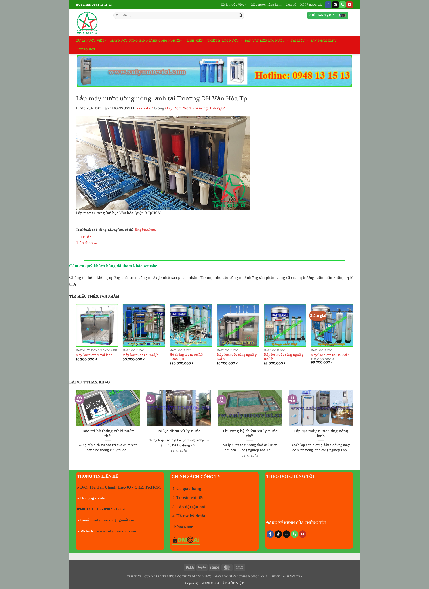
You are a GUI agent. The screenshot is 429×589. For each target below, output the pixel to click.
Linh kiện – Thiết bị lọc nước (213, 40)
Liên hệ (291, 4)
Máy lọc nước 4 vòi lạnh (94, 355)
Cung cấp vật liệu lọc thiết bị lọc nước (178, 576)
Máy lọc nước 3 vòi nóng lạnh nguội (196, 108)
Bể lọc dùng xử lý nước (179, 431)
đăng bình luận (145, 230)
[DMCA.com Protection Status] (186, 539)
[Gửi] (240, 15)
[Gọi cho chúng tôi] (342, 4)
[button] (327, 15)
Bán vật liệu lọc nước (265, 40)
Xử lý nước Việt (232, 4)
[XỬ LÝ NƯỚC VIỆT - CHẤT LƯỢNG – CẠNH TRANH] (91, 23)
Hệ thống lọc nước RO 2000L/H (186, 357)
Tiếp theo (86, 242)
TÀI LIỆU (298, 40)
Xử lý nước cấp (311, 4)
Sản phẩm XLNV (323, 40)
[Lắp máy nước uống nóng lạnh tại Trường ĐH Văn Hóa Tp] (163, 163)
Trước (83, 237)
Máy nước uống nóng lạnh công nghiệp (145, 40)
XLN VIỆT (134, 576)
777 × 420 (145, 108)
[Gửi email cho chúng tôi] (335, 4)
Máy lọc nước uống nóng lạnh (240, 576)
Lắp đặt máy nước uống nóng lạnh (321, 433)
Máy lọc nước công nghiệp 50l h (237, 357)
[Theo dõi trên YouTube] (349, 4)
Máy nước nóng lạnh (266, 4)
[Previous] (76, 340)
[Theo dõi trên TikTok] (278, 534)
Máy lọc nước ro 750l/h (140, 355)
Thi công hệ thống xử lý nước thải (250, 433)
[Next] (353, 340)
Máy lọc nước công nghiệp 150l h (284, 357)
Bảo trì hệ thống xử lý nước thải (108, 433)
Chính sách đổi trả (286, 576)
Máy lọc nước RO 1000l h (330, 355)
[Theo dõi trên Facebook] (328, 4)
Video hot (86, 49)
